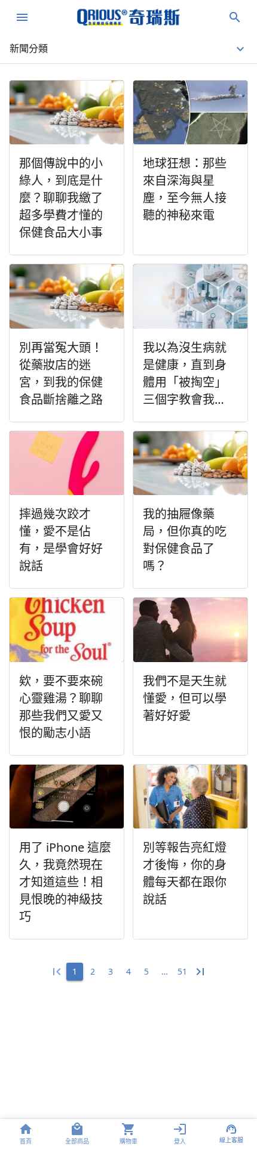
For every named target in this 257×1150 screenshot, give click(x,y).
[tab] (25, 1134)
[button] (128, 49)
